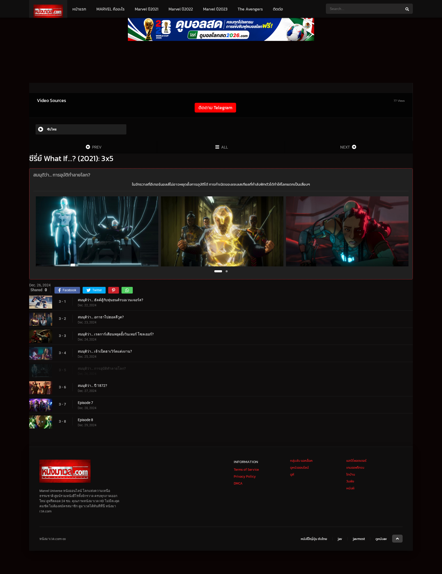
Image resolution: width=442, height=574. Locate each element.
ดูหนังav (381, 539)
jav (340, 539)
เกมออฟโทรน (355, 467)
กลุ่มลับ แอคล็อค (301, 460)
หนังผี (350, 488)
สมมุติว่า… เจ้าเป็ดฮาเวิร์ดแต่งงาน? (105, 351)
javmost (359, 539)
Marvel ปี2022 (181, 9)
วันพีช (350, 481)
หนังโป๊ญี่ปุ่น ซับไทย (314, 539)
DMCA (238, 483)
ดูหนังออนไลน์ (299, 467)
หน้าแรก (79, 9)
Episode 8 (85, 420)
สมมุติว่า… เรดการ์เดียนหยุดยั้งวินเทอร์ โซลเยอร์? (116, 334)
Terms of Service (246, 469)
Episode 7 (85, 403)
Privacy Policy (245, 476)
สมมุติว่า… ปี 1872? (92, 386)
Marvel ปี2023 (215, 9)
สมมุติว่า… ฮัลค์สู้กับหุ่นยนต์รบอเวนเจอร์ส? (110, 300)
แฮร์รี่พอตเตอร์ (356, 460)
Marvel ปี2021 (146, 9)
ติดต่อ (278, 9)
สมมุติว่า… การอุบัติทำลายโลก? (102, 368)
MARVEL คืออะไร (110, 9)
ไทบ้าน (350, 474)
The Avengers (250, 9)
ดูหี (292, 474)
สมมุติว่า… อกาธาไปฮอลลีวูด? (101, 317)
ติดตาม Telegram (215, 107)
